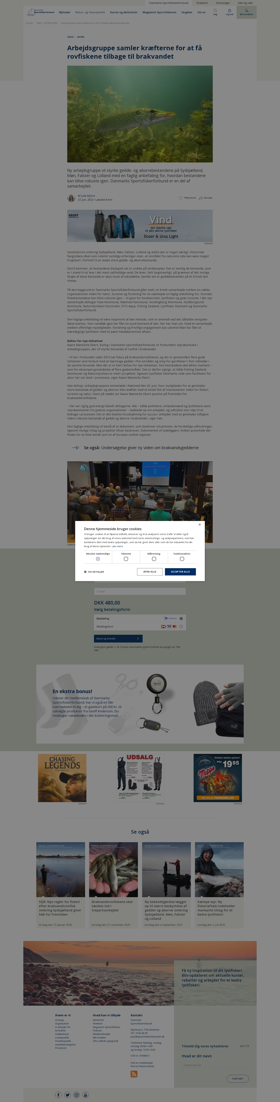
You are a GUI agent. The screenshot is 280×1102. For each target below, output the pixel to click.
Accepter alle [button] (180, 571)
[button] (94, 571)
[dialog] (140, 551)
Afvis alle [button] (149, 571)
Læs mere (117, 546)
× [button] (199, 525)
